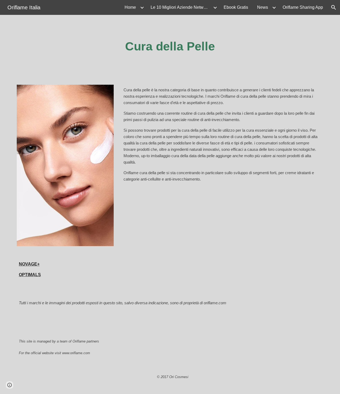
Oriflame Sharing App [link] (303, 7)
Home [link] (130, 7)
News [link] (262, 7)
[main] (170, 46)
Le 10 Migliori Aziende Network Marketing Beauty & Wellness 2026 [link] (181, 7)
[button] (333, 7)
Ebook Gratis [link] (236, 7)
